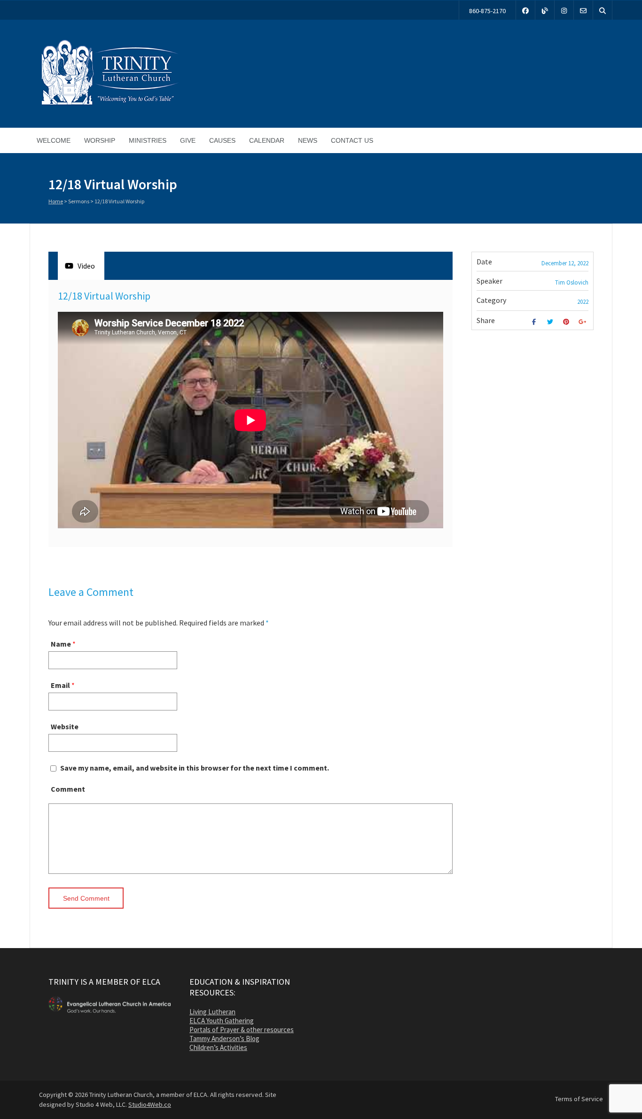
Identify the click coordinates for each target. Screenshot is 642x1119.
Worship (99, 140)
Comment (68, 789)
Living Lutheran (212, 1011)
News (307, 140)
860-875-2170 (487, 11)
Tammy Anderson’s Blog (224, 1038)
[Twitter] (551, 322)
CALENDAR (266, 140)
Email (60, 685)
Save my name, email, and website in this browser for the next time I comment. (194, 767)
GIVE (188, 140)
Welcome (53, 140)
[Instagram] (564, 10)
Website (64, 726)
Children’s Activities (218, 1047)
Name (61, 643)
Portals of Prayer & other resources (241, 1029)
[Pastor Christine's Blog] (544, 10)
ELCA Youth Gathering (221, 1020)
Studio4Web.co (149, 1104)
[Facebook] (525, 10)
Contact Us (352, 140)
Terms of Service (579, 1099)
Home (55, 201)
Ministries (147, 140)
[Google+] (583, 322)
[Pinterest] (567, 322)
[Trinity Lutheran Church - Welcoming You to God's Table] (109, 104)
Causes (222, 140)
